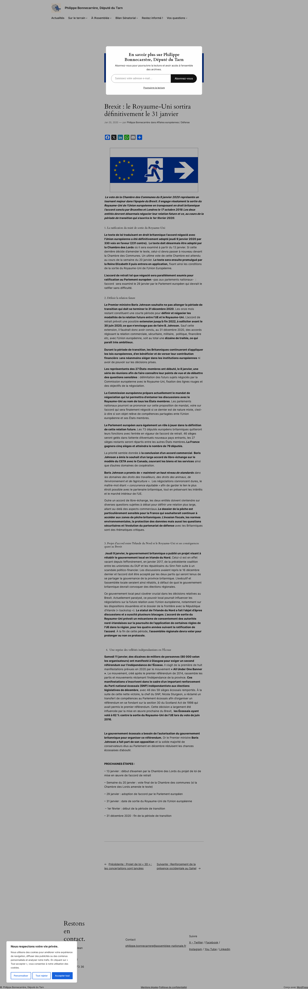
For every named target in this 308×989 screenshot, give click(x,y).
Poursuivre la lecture (154, 87)
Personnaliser (21, 975)
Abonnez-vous (184, 78)
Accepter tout (62, 975)
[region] (41, 962)
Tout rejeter (42, 975)
